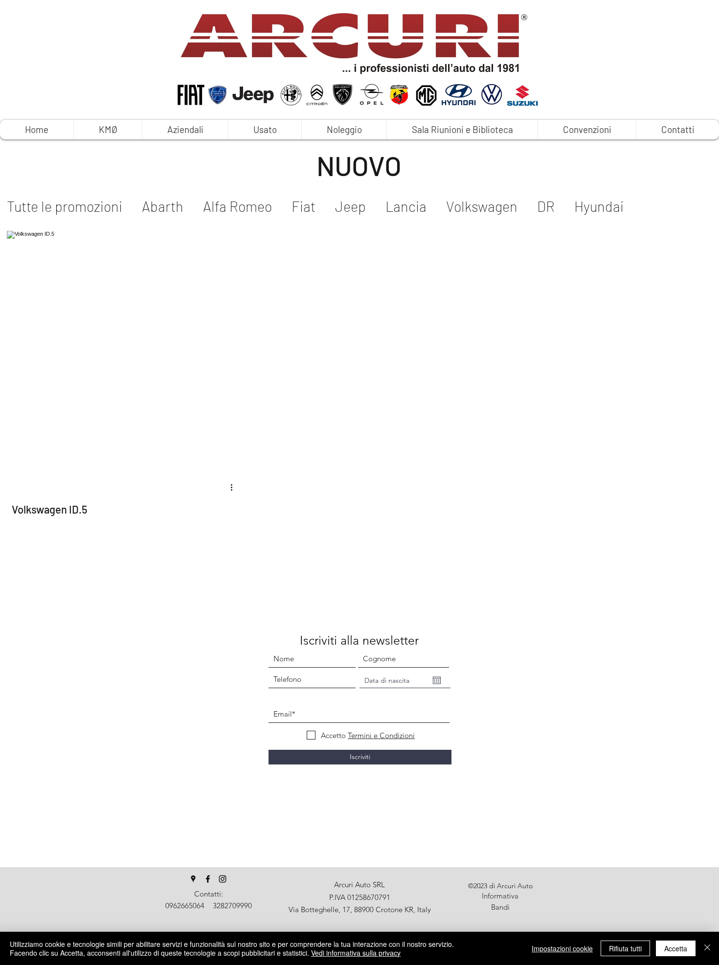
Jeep (350, 206)
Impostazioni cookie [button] (562, 948)
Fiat (303, 206)
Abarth (162, 206)
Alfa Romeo (237, 206)
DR (546, 206)
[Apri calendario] (437, 680)
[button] (343, 129)
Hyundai (599, 206)
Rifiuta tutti (625, 948)
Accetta (675, 948)
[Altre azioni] (235, 487)
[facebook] (208, 879)
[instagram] (222, 879)
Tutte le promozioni (64, 206)
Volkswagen (481, 206)
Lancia (406, 206)
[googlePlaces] (193, 879)
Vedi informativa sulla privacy (356, 953)
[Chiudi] (707, 948)
